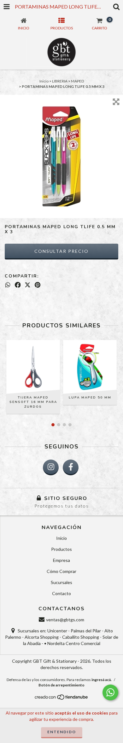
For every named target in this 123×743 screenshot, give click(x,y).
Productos (61, 549)
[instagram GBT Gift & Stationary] (51, 467)
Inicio (44, 81)
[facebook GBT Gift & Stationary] (71, 467)
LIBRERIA (59, 81)
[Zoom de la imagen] (116, 101)
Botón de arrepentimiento (61, 685)
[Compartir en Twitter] (28, 285)
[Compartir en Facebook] (18, 285)
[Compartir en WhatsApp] (8, 285)
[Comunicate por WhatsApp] (110, 692)
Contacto (61, 593)
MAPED (77, 81)
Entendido (61, 731)
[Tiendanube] (61, 699)
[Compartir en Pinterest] (37, 285)
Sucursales (61, 582)
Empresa (61, 560)
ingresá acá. (101, 679)
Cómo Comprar (61, 571)
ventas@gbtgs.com (65, 619)
